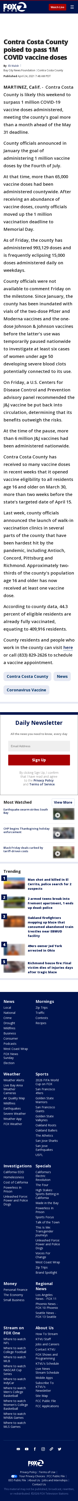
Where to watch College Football (14, 1350)
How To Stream (47, 1334)
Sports (42, 1074)
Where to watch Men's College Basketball (14, 1392)
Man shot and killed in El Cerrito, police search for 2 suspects (49, 884)
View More (63, 802)
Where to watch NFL (14, 1341)
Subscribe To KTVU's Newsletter (45, 1387)
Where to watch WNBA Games (14, 1416)
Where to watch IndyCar (14, 1381)
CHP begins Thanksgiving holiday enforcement (26, 830)
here (68, 647)
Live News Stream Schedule (47, 1371)
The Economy (13, 1295)
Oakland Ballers (46, 1130)
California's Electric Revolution (43, 1176)
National (9, 1013)
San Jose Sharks (47, 1141)
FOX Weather (12, 1124)
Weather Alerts (13, 1080)
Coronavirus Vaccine (26, 689)
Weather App (12, 1119)
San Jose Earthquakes (44, 1148)
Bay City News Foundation (19, 70)
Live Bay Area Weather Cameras (13, 1089)
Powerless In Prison (12, 1189)
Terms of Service (42, 784)
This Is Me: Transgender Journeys (44, 1231)
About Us (45, 1327)
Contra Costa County (50, 70)
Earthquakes (12, 1108)
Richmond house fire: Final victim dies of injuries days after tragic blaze (50, 967)
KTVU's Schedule (47, 1363)
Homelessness (13, 1177)
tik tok (51, 1449)
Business (9, 1033)
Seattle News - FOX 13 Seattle (46, 1315)
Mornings (45, 1001)
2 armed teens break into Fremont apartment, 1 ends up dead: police (50, 903)
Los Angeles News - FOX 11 (46, 1297)
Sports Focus (45, 1217)
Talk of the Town (48, 1222)
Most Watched (17, 802)
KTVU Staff (43, 1339)
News (62, 676)
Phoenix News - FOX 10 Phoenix (47, 1306)
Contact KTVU (45, 1349)
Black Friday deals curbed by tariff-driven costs (23, 849)
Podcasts (9, 1044)
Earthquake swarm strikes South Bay (25, 811)
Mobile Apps (44, 1378)
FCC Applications (47, 1406)
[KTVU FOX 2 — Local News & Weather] (16, 7)
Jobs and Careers (47, 1344)
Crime (7, 1018)
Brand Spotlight (46, 1272)
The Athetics (44, 1135)
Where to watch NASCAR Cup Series (14, 1370)
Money (10, 1283)
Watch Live (57, 7)
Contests (42, 1018)
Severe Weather (14, 1114)
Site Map (42, 1396)
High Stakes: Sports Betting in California (47, 1194)
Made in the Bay (47, 1203)
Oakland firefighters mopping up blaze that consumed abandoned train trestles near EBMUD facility (50, 927)
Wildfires (9, 1028)
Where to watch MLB (14, 1359)
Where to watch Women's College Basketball (15, 1405)
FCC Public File (46, 1401)
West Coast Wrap (15, 1049)
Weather (11, 1074)
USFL (39, 1155)
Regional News (44, 1286)
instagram (43, 1449)
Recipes (41, 1023)
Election (9, 1063)
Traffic (40, 1013)
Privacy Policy (44, 780)
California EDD (13, 1172)
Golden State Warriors (45, 1100)
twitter (59, 1449)
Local (7, 1007)
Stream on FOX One (13, 1330)
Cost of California (15, 1182)
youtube (26, 1449)
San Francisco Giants (45, 1109)
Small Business (13, 1300)
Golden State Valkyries (45, 1118)
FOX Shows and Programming (47, 1356)
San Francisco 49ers (45, 1091)
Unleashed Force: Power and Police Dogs (15, 1200)
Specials (43, 1165)
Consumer (10, 1038)
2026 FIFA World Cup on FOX (47, 1082)
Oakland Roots (46, 1125)
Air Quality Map (14, 1098)
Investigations (17, 1165)
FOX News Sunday (10, 1056)
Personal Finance (15, 1290)
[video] (64, 814)
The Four (42, 1185)
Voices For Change (43, 1255)
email (18, 1449)
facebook (34, 1449)
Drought (9, 1023)
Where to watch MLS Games (14, 1425)
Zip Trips (42, 1007)
